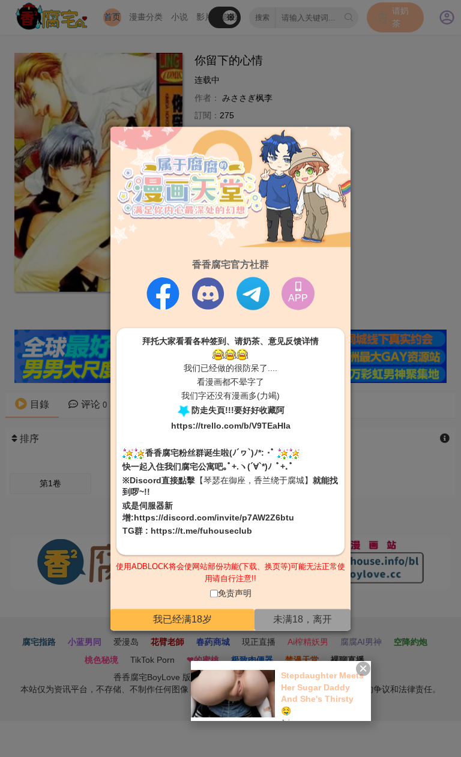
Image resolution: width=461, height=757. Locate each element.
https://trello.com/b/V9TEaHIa (231, 426)
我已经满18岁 (182, 619)
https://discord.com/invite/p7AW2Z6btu (214, 517)
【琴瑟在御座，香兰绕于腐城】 (254, 480)
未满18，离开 (302, 619)
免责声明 (235, 594)
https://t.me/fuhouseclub (201, 531)
